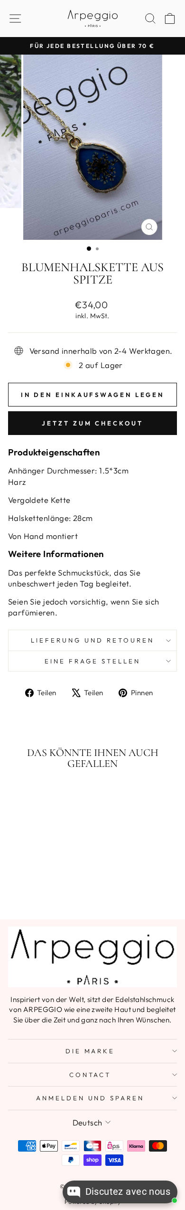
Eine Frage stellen (92, 661)
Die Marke (90, 1051)
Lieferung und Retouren (92, 640)
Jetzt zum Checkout (92, 423)
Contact (90, 1074)
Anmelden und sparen (90, 1098)
